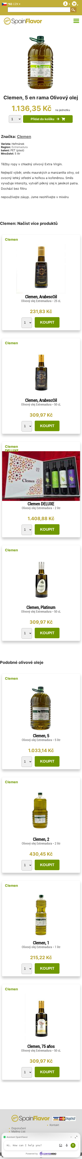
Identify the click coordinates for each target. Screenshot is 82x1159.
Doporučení (18, 1128)
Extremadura (20, 147)
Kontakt (54, 1125)
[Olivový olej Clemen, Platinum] (41, 603)
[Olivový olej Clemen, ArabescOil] (41, 292)
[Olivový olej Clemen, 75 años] (41, 1042)
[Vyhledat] (73, 9)
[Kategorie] (76, 21)
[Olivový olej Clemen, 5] (41, 731)
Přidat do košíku (44, 119)
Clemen (24, 136)
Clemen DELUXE (11, 449)
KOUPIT (47, 322)
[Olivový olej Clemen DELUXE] (41, 499)
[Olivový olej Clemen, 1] (41, 938)
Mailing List (18, 1131)
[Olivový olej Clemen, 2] (41, 835)
